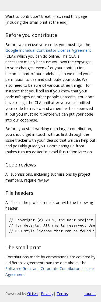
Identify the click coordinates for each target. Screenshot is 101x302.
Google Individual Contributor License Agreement (48, 50)
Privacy (47, 293)
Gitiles (32, 293)
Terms (62, 293)
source (90, 293)
